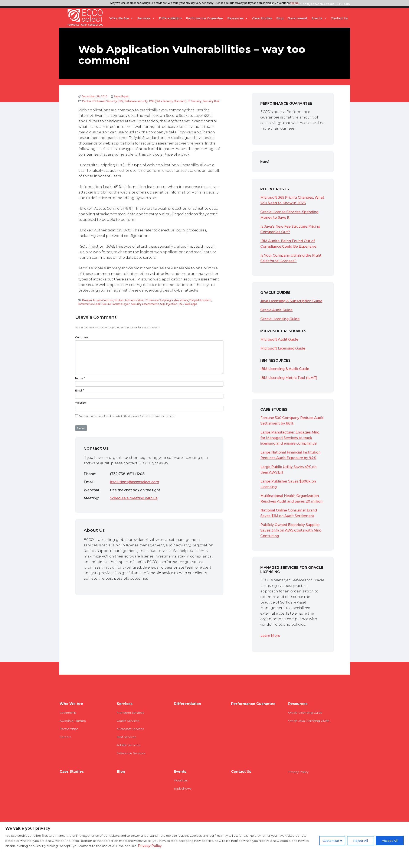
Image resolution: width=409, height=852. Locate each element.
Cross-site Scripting (158, 300)
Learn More (270, 636)
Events (316, 18)
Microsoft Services (130, 729)
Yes (292, 2)
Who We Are (119, 18)
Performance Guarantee (204, 18)
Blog (279, 18)
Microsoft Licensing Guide (282, 348)
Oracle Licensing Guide (280, 319)
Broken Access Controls (97, 300)
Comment (82, 337)
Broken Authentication (129, 300)
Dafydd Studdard (200, 300)
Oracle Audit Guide (276, 310)
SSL (181, 304)
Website (80, 402)
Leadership (68, 713)
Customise (331, 841)
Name (79, 378)
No (297, 2)
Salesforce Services (131, 753)
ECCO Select (85, 17)
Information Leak (89, 304)
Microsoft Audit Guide (279, 339)
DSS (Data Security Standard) (167, 101)
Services (143, 18)
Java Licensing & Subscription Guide (291, 301)
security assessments (145, 304)
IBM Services (126, 737)
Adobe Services (128, 745)
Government (297, 18)
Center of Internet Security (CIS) (102, 101)
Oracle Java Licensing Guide (309, 721)
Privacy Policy (150, 846)
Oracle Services (128, 721)
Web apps (190, 304)
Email (78, 390)
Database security (136, 101)
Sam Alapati (121, 96)
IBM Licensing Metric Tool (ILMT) (288, 378)
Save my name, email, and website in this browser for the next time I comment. (127, 416)
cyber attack (180, 300)
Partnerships (69, 729)
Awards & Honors (73, 721)
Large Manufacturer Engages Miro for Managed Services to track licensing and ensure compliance (290, 437)
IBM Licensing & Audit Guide (284, 369)
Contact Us (339, 18)
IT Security (195, 101)
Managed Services (130, 713)
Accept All (389, 841)
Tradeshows (182, 788)
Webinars (181, 780)
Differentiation (170, 18)
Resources (235, 18)
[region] (204, 837)
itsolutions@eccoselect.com (134, 482)
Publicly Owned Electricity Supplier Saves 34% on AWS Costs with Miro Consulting (290, 530)
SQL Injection (168, 304)
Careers (65, 737)
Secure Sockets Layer (116, 304)
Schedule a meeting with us (133, 498)
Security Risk (211, 101)
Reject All (360, 841)
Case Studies (262, 18)
